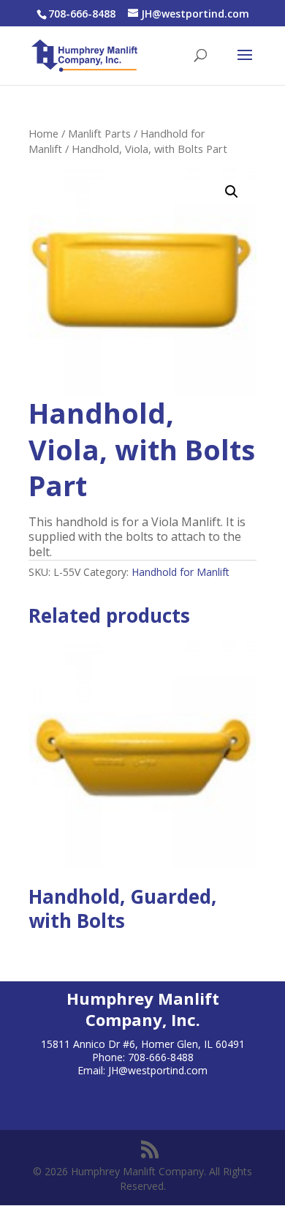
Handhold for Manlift (180, 572)
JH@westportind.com (158, 1070)
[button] (231, 192)
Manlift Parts (99, 133)
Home (43, 133)
